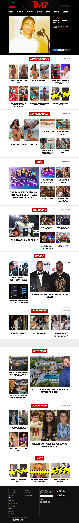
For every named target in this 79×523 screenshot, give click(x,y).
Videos (40, 11)
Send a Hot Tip (27, 492)
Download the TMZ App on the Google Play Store (61, 495)
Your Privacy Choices (15, 497)
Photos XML (11, 513)
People (10, 510)
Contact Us (27, 490)
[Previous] (53, 17)
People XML (11, 511)
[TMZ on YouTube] (46, 502)
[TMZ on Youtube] (13, 2)
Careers (26, 493)
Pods (48, 11)
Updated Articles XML (13, 503)
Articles (10, 498)
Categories (11, 505)
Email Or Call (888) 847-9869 (21, 7)
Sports (20, 11)
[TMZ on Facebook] (9, 2)
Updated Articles (12, 501)
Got (12, 7)
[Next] (59, 17)
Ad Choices (11, 495)
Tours (57, 11)
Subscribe (51, 496)
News (11, 11)
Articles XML (11, 500)
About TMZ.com (12, 490)
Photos (30, 11)
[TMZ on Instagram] (15, 2)
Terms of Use (11, 493)
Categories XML (12, 506)
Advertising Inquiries (28, 495)
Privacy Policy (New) (13, 492)
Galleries (10, 508)
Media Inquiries (27, 497)
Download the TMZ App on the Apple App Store (61, 491)
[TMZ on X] (11, 2)
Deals (65, 11)
